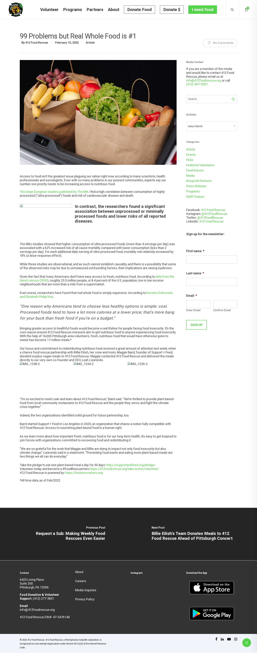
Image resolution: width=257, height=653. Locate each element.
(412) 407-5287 (197, 84)
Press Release (196, 186)
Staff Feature (195, 196)
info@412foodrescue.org (203, 80)
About (113, 9)
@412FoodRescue (214, 214)
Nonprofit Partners (199, 181)
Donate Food (139, 9)
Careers (80, 581)
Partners (95, 9)
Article (90, 42)
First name (195, 251)
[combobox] (211, 126)
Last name (195, 273)
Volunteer (49, 9)
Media (190, 175)
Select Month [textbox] (195, 126)
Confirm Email (222, 310)
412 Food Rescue (36, 42)
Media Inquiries (85, 590)
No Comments (223, 43)
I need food (202, 9)
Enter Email (193, 310)
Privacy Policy (84, 599)
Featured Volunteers (200, 165)
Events (191, 154)
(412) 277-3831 (43, 598)
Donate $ (171, 9)
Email (191, 295)
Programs (72, 9)
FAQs (189, 160)
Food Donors (195, 170)
